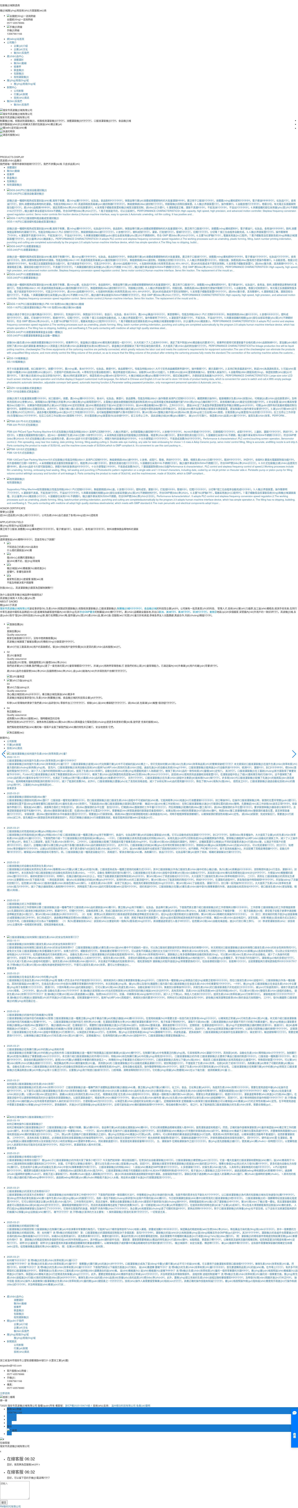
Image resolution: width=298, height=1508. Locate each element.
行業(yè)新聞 (21, 94)
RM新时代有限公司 (10, 1506)
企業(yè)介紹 (21, 45)
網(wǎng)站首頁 (15, 39)
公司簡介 (12, 42)
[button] (4, 754)
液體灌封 (18, 59)
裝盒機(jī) (19, 70)
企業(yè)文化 (21, 49)
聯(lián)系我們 (21, 52)
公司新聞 (18, 90)
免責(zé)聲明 (143, 1405)
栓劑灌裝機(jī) (21, 77)
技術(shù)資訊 (21, 97)
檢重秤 (17, 66)
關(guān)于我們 (15, 1320)
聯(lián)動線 (20, 63)
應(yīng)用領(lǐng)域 (18, 80)
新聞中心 (12, 87)
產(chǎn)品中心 (15, 56)
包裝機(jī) (19, 73)
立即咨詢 (5, 1393)
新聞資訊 (12, 1341)
